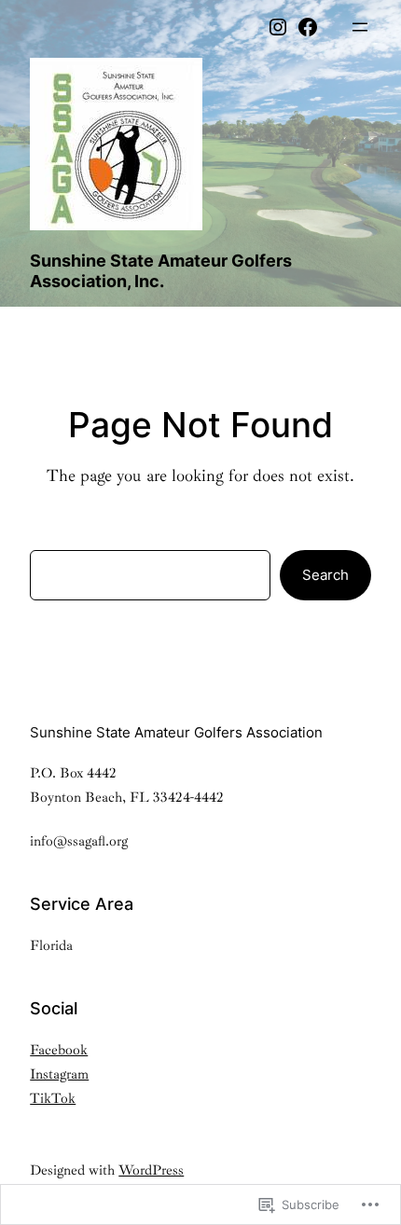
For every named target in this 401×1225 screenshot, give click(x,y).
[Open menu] (360, 27)
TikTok (53, 1099)
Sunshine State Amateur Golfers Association (176, 732)
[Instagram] (278, 27)
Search (325, 575)
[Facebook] (308, 27)
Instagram (59, 1074)
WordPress (151, 1170)
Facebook (59, 1050)
